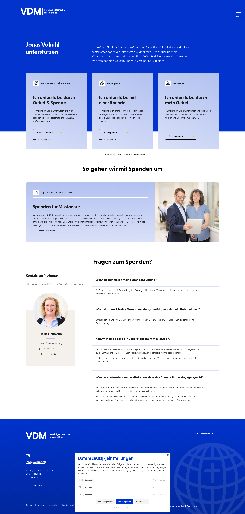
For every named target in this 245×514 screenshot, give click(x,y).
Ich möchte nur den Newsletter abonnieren (125, 154)
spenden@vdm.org (135, 320)
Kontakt (29, 505)
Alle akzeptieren (124, 501)
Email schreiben (50, 354)
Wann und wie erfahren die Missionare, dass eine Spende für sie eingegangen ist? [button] (149, 377)
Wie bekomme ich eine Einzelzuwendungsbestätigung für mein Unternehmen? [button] (148, 309)
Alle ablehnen (141, 501)
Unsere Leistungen (46, 231)
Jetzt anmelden (176, 136)
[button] (238, 14)
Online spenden (110, 132)
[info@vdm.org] (28, 456)
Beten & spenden (45, 132)
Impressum (40, 505)
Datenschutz (53, 505)
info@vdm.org (36, 462)
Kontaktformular (37, 485)
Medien (88, 494)
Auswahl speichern (105, 501)
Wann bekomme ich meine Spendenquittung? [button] (126, 279)
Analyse (88, 487)
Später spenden (45, 139)
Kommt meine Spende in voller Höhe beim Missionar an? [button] (133, 338)
